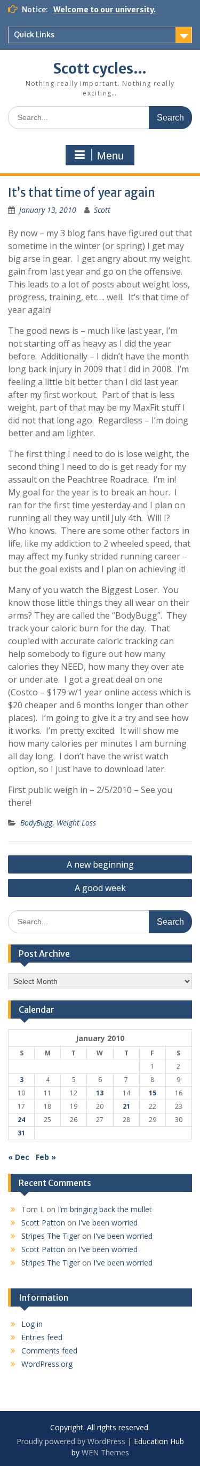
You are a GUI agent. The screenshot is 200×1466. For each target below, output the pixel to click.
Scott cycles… (100, 68)
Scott (102, 210)
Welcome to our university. (104, 9)
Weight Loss (76, 823)
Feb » (46, 1157)
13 (99, 1093)
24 (21, 1119)
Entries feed (41, 1337)
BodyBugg (36, 823)
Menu (110, 156)
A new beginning (100, 864)
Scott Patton (43, 1222)
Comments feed (49, 1350)
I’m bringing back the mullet (105, 1209)
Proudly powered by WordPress (71, 1441)
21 (126, 1106)
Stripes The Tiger (50, 1236)
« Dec (18, 1157)
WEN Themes (105, 1452)
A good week (100, 888)
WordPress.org (47, 1364)
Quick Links (34, 34)
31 (21, 1132)
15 (152, 1093)
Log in (32, 1324)
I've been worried (108, 1222)
